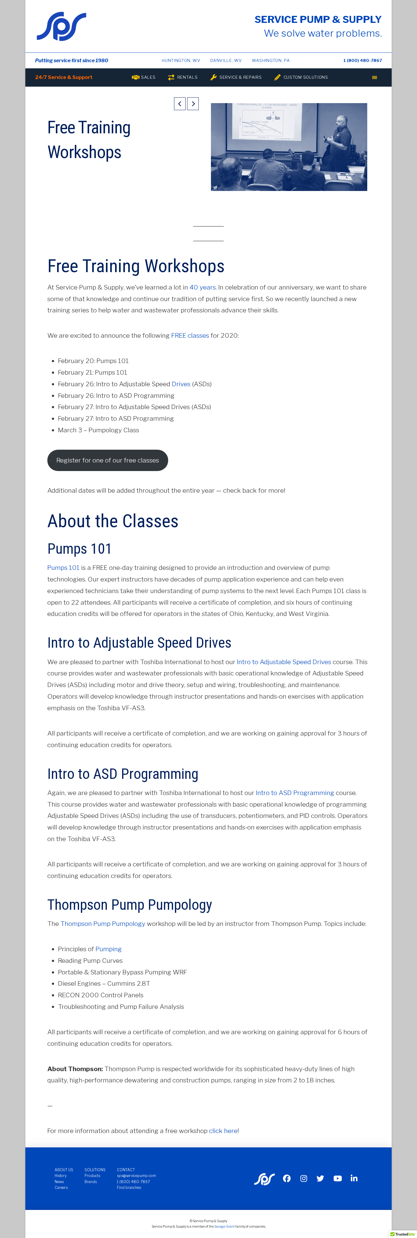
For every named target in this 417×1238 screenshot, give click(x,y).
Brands (91, 1181)
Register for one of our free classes (107, 460)
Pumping (109, 949)
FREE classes (190, 335)
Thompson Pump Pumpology (102, 923)
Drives (181, 384)
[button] (374, 77)
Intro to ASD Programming (295, 793)
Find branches (129, 1187)
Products (92, 1175)
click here (223, 1131)
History (61, 1175)
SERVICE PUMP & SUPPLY (318, 19)
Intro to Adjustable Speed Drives (284, 662)
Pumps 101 (63, 567)
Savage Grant (224, 1227)
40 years (203, 287)
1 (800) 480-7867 (362, 60)
